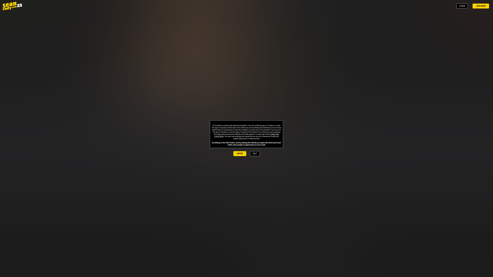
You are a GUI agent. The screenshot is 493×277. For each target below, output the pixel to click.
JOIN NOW (481, 6)
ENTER (240, 153)
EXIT (255, 153)
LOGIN (462, 6)
